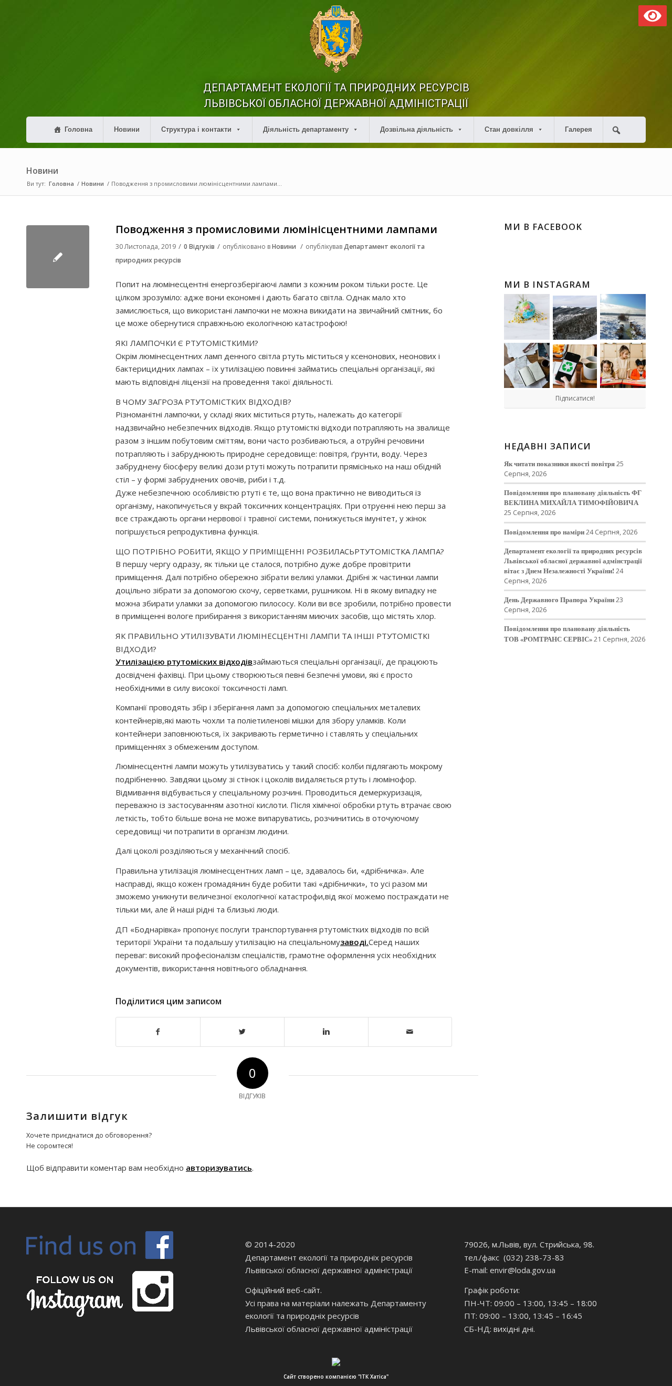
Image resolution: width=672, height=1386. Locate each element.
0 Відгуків (199, 246)
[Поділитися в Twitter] (242, 1031)
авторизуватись (219, 1167)
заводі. (354, 942)
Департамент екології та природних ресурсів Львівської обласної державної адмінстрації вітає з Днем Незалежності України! (573, 560)
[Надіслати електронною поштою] (410, 1031)
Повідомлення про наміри (544, 532)
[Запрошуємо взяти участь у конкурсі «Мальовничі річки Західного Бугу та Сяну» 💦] (623, 365)
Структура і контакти (196, 129)
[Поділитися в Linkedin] (326, 1031)
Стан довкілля (509, 129)
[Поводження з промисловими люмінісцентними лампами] (57, 256)
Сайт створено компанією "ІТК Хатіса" (336, 1376)
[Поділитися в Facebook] (158, 1031)
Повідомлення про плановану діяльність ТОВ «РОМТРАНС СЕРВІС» (567, 633)
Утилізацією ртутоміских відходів (184, 661)
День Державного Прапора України (559, 599)
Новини (127, 129)
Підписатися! (575, 398)
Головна (78, 129)
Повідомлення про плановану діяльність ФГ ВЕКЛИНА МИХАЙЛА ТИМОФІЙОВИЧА (573, 497)
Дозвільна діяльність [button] (416, 129)
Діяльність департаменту (306, 129)
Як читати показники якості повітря (559, 463)
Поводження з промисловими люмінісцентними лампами (276, 229)
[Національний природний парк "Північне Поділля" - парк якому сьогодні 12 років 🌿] (623, 317)
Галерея (578, 129)
